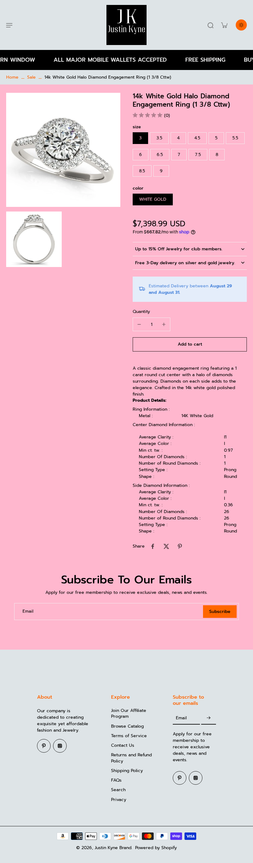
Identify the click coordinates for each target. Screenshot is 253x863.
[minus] (139, 324)
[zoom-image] (63, 150)
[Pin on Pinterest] (180, 546)
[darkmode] (241, 25)
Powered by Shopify (156, 848)
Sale (31, 77)
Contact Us (122, 745)
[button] (190, 344)
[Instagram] (60, 746)
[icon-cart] (224, 25)
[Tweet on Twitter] (166, 546)
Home (12, 77)
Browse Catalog (127, 726)
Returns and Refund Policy (131, 758)
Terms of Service (129, 736)
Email (28, 611)
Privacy (118, 800)
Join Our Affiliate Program (128, 714)
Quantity (141, 311)
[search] (210, 25)
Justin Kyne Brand (113, 848)
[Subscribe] (208, 718)
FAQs (116, 780)
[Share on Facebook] (153, 546)
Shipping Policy (127, 771)
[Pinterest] (44, 746)
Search (118, 790)
